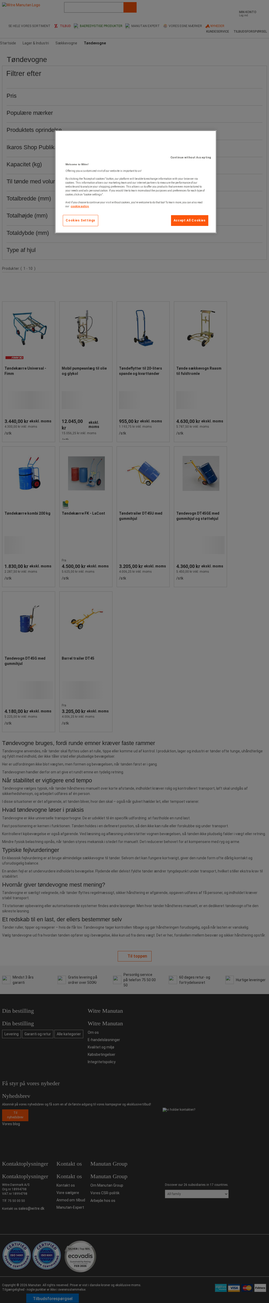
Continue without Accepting (190, 157)
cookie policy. (80, 206)
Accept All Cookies (190, 220)
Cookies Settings (80, 220)
